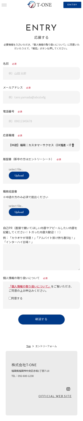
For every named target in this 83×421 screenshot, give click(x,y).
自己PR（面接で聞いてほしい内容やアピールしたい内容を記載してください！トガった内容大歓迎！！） (40, 230)
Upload (19, 175)
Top (28, 346)
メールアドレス (17, 87)
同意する (17, 298)
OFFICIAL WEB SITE (55, 396)
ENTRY (72, 5)
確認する (41, 319)
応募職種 (12, 135)
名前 (10, 63)
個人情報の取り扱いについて (25, 278)
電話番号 (12, 111)
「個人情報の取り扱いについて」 (30, 286)
